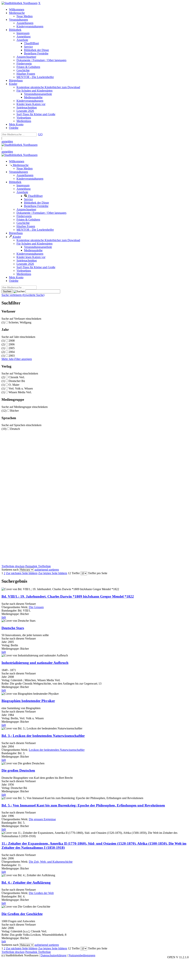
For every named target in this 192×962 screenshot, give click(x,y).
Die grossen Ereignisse (42, 819)
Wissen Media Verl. (20, 392)
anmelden (7, 141)
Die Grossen (36, 607)
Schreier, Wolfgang (20, 322)
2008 (12, 340)
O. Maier (14, 384)
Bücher (14, 410)
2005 (12, 348)
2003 (12, 355)
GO (40, 134)
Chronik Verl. (17, 377)
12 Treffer (74, 573)
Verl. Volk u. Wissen (21, 388)
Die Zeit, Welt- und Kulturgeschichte (51, 861)
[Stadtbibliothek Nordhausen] (20, 3)
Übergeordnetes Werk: (15, 607)
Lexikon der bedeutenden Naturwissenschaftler (57, 749)
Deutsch (15, 428)
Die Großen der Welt (41, 893)
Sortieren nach (10, 569)
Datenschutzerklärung (53, 955)
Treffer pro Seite (97, 573)
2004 (12, 351)
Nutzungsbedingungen (81, 955)
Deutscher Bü (17, 381)
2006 (12, 344)
